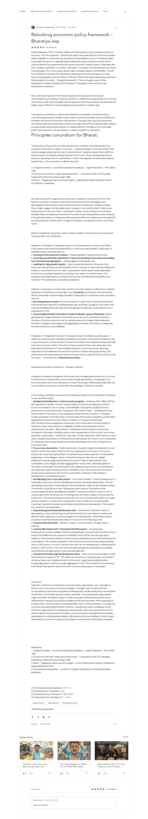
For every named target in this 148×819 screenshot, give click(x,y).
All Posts (23, 11)
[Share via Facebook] (32, 717)
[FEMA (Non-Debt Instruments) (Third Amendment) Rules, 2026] (74, 750)
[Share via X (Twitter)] (38, 717)
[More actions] (115, 27)
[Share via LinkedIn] (44, 717)
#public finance (38, 703)
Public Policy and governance (41, 11)
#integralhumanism (70, 703)
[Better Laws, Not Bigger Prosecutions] (111, 750)
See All (125, 737)
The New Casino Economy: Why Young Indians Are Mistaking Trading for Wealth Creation (36, 765)
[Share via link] (49, 717)
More (105, 11)
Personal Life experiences (66, 11)
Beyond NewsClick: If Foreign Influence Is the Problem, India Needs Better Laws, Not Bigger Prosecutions (111, 765)
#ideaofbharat (53, 703)
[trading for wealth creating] (36, 750)
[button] (125, 11)
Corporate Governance (90, 11)
